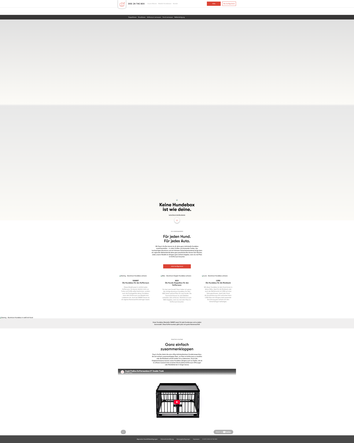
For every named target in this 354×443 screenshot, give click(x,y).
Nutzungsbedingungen (183, 439)
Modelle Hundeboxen (164, 3)
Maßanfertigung (179, 17)
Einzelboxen (142, 17)
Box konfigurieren (229, 4)
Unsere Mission (152, 3)
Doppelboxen (132, 17)
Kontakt (175, 3)
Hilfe (213, 4)
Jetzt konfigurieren (177, 266)
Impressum (196, 439)
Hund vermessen (168, 17)
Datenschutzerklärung (167, 439)
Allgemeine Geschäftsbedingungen (147, 439)
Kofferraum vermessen (154, 17)
